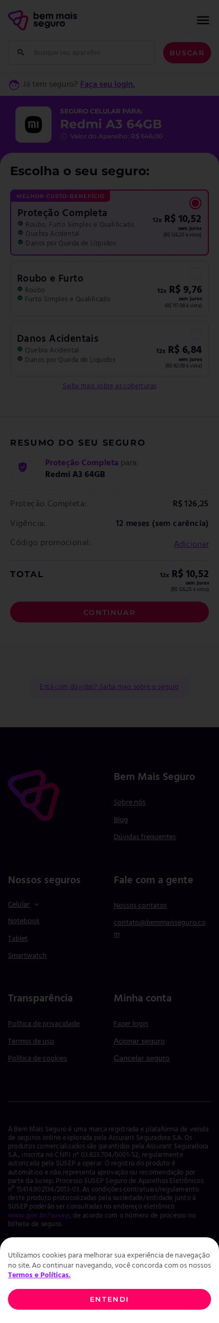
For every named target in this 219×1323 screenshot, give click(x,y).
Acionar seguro (139, 1041)
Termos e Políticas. (39, 1275)
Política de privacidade (44, 1024)
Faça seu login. (107, 85)
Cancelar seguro (142, 1058)
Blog (121, 820)
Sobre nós (130, 802)
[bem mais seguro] (42, 20)
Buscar (187, 52)
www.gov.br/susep (39, 1215)
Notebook (24, 921)
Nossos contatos (140, 906)
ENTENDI (109, 1299)
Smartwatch (27, 956)
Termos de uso (31, 1042)
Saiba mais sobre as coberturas (110, 386)
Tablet (18, 939)
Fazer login (131, 1024)
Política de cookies (37, 1059)
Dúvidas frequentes (145, 837)
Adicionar (191, 545)
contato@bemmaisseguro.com (160, 929)
